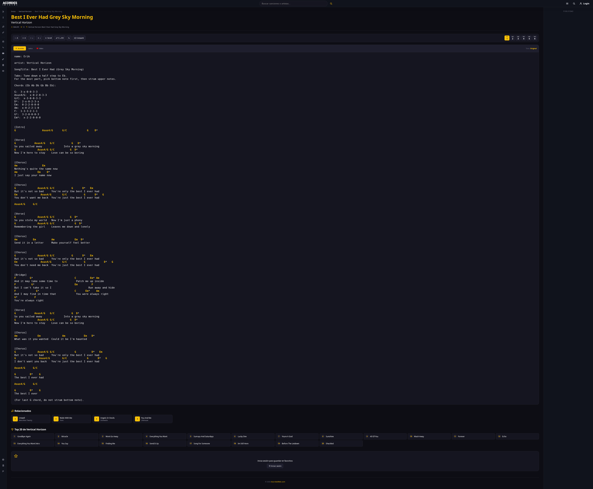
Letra (30, 48)
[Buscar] (331, 3)
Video (41, 48)
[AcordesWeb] (13, 3)
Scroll (49, 38)
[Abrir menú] (567, 3)
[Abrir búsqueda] (574, 3)
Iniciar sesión (276, 466)
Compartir (80, 38)
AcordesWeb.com (278, 482)
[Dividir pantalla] (3, 70)
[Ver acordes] (3, 65)
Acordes (21, 48)
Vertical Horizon (25, 11)
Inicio (13, 11)
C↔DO (61, 38)
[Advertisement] (568, 60)
